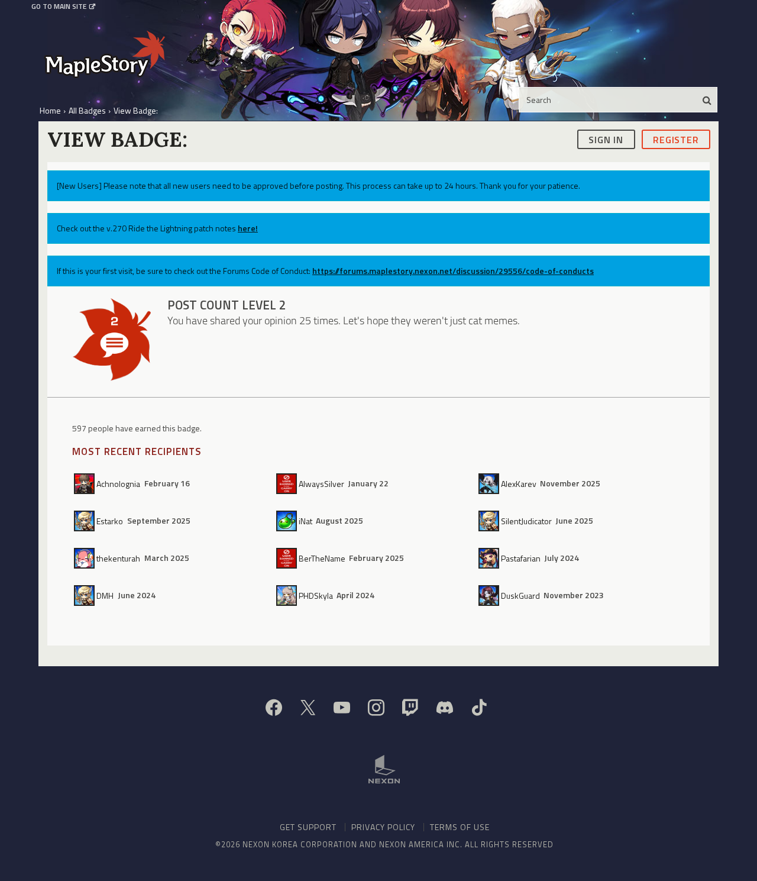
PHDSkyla (316, 595)
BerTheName (322, 557)
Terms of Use (460, 827)
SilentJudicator (526, 520)
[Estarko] (85, 520)
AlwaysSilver (321, 483)
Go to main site (58, 6)
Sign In (605, 139)
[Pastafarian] (489, 557)
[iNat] (287, 520)
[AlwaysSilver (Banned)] (287, 483)
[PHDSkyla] (287, 595)
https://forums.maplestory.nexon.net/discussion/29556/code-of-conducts (453, 270)
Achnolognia (118, 483)
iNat (305, 520)
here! (248, 228)
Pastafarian (521, 557)
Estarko (109, 520)
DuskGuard (520, 595)
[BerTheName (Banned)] (287, 557)
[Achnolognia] (85, 483)
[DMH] (85, 595)
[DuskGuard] (489, 595)
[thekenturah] (85, 557)
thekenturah (118, 557)
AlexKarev (518, 483)
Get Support (308, 827)
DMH (105, 595)
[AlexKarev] (489, 483)
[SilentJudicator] (489, 520)
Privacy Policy (383, 827)
